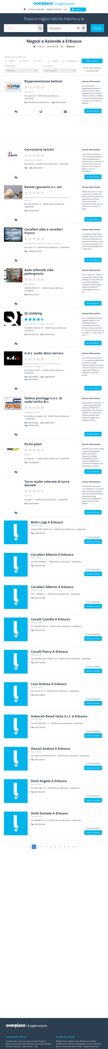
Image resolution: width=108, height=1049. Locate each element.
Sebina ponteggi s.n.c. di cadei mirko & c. (43, 400)
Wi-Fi (39, 61)
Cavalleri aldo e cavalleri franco (43, 231)
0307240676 (40, 759)
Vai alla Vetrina (93, 111)
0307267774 (40, 792)
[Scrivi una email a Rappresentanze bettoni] (65, 112)
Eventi (25, 61)
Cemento (28, 495)
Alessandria (72, 1046)
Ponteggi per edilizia (32, 412)
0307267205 (40, 565)
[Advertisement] (49, 130)
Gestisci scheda (93, 541)
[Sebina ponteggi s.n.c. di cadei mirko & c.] (13, 403)
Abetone (72, 1044)
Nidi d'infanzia (29, 284)
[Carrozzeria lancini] (13, 155)
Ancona (64, 1046)
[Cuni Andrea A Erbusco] (16, 694)
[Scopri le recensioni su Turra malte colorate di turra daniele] (16, 513)
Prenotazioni (71, 61)
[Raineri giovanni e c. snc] (13, 192)
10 (74, 846)
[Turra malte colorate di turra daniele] (13, 487)
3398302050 (49, 377)
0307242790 (40, 727)
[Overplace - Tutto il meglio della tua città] (24, 10)
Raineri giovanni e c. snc (43, 187)
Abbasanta (97, 1044)
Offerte (12, 61)
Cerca (97, 28)
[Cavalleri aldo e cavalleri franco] (13, 235)
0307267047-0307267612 (39, 102)
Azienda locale (36, 525)
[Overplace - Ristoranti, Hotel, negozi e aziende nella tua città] (54, 3)
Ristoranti (50, 324)
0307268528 (40, 695)
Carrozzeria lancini (39, 149)
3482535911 (38, 168)
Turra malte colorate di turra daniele (47, 483)
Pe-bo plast (33, 444)
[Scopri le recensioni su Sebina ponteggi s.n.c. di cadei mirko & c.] (16, 435)
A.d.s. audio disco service (43, 353)
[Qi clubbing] (13, 319)
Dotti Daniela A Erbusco (49, 813)
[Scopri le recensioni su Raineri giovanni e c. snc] (16, 220)
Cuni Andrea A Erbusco (49, 684)
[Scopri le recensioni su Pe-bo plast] (16, 472)
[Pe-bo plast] (13, 449)
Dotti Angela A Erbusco (49, 781)
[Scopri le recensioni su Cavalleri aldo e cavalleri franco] (16, 261)
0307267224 (33, 294)
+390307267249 (35, 251)
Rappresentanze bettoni (43, 81)
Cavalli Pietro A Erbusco (49, 651)
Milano (79, 1046)
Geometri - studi (20, 1046)
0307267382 (33, 422)
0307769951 (40, 533)
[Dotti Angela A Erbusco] (16, 791)
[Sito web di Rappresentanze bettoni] (41, 112)
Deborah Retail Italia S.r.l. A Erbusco (59, 716)
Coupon (55, 61)
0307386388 (33, 462)
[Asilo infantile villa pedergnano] (13, 275)
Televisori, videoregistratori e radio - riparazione (43, 243)
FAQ (65, 9)
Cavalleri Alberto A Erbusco (52, 554)
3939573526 (49, 334)
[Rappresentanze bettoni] (13, 86)
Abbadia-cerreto (62, 1041)
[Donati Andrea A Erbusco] (16, 759)
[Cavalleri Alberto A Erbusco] (16, 565)
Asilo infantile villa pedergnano (38, 271)
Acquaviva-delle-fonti (91, 1046)
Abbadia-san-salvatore (88, 1041)
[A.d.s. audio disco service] (13, 358)
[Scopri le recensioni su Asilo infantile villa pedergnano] (16, 304)
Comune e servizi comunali (27, 1041)
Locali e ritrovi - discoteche (34, 324)
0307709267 (33, 377)
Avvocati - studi (32, 1046)
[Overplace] (34, 46)
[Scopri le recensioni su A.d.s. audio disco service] (16, 389)
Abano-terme (74, 1041)
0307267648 (40, 824)
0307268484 (33, 503)
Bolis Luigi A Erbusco (47, 522)
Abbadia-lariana (62, 1044)
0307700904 (40, 662)
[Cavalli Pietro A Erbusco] (16, 662)
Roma (58, 1046)
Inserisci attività (53, 9)
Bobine (27, 454)
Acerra (89, 1044)
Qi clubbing (33, 313)
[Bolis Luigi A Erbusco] (16, 532)
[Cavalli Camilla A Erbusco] (16, 629)
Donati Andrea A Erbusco (50, 748)
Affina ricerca (92, 61)
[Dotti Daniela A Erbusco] (16, 823)
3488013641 (49, 422)
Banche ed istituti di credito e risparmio (20, 1044)
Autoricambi (29, 92)
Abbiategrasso (81, 1044)
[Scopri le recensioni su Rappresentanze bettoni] (16, 112)
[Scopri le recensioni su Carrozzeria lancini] (16, 178)
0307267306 (33, 210)
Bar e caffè (40, 1044)
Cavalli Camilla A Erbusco (50, 619)
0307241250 (33, 334)
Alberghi (48, 1044)
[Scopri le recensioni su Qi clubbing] (16, 344)
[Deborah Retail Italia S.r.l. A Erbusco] (16, 726)
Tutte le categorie (36, 9)
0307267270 (40, 630)
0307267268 (40, 598)
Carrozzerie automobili (33, 160)
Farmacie (9, 1046)
